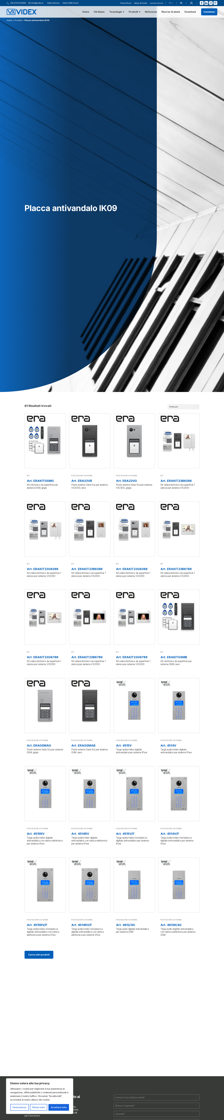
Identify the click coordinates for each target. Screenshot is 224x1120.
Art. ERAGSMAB (83, 745)
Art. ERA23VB (81, 481)
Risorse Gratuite (171, 12)
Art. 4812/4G (125, 925)
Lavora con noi (156, 3)
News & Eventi (140, 3)
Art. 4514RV (80, 834)
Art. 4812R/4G (170, 925)
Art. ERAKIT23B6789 (87, 657)
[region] (39, 1096)
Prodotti (133, 12)
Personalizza (19, 1107)
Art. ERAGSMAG (39, 745)
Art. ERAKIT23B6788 (176, 569)
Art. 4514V (168, 745)
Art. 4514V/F (169, 834)
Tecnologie (115, 12)
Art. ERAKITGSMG (40, 481)
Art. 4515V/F (125, 834)
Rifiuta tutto (38, 1107)
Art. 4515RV (35, 834)
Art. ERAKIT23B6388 (87, 569)
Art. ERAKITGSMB (173, 657)
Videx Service (53, 3)
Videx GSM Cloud (70, 3)
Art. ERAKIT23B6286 (176, 481)
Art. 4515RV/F (37, 925)
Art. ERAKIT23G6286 (42, 569)
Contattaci (209, 12)
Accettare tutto (59, 1107)
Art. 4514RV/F (81, 925)
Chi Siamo (99, 12)
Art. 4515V (124, 745)
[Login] (191, 3)
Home (85, 12)
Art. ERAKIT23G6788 (42, 657)
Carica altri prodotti (39, 954)
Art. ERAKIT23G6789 (132, 657)
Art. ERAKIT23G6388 (132, 569)
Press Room (125, 3)
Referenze (151, 12)
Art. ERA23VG (126, 481)
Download (190, 12)
